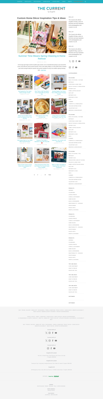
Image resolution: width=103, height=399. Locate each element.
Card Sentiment (73, 266)
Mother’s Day (72, 131)
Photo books (72, 229)
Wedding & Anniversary (75, 110)
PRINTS (70, 1)
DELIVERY (28, 310)
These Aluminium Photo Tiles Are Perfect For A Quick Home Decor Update (41, 166)
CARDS (64, 1)
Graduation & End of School (77, 160)
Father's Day (72, 88)
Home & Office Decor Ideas (76, 164)
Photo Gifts (72, 207)
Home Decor (72, 199)
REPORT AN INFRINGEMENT (62, 311)
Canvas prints (73, 218)
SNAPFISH (19, 1)
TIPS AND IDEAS (73, 263)
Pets (70, 99)
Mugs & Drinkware (74, 201)
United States (51, 390)
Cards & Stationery (74, 196)
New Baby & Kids (73, 97)
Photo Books (72, 205)
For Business (41, 310)
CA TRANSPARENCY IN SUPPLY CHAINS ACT (28, 318)
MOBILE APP (34, 310)
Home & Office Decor (75, 90)
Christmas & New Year (75, 84)
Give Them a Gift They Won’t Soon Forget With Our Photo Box (42, 93)
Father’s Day (72, 125)
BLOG (43, 324)
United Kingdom (61, 386)
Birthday (71, 82)
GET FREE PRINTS (78, 1)
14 (45, 174)
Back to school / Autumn (76, 116)
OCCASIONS (72, 77)
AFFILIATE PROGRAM (64, 318)
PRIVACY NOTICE (60, 310)
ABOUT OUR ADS (37, 311)
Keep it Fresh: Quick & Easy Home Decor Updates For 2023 (25, 166)
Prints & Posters (74, 209)
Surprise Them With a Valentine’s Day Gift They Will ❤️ (41, 142)
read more (43, 70)
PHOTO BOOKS (37, 1)
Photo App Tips (73, 270)
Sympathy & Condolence (76, 103)
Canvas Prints (73, 194)
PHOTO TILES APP (54, 318)
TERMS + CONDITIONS (41, 316)
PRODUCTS (71, 188)
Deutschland (40, 386)
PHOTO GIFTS (28, 1)
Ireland (51, 386)
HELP (20, 310)
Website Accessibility (78, 310)
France (46, 386)
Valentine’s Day (73, 144)
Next (50, 174)
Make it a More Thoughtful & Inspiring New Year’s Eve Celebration (59, 166)
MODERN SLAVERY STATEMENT (49, 311)
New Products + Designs (76, 203)
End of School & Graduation (77, 86)
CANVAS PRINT (56, 1)
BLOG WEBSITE (72, 318)
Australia (47, 394)
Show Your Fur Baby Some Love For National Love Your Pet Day (25, 117)
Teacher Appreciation (75, 105)
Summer (71, 101)
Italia (55, 386)
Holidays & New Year (74, 162)
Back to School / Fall (75, 153)
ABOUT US (41, 318)
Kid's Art (71, 129)
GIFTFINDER (72, 296)
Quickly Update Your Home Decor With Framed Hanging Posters (59, 93)
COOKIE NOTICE (68, 310)
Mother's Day (72, 95)
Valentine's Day (73, 108)
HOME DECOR (46, 1)
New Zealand (54, 394)
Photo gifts (72, 231)
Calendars (72, 192)
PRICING (23, 310)
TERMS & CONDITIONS (50, 310)
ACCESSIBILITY (80, 318)
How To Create (73, 268)
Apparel (71, 190)
